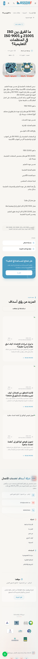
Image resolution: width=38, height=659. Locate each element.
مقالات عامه (18, 24)
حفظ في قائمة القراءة (25, 249)
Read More (29, 358)
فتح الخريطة (19, 597)
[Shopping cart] (4, 3)
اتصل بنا (19, 273)
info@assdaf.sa (25, 503)
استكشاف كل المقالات (19, 309)
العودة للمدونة (29, 17)
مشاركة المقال (27, 243)
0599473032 (26, 510)
